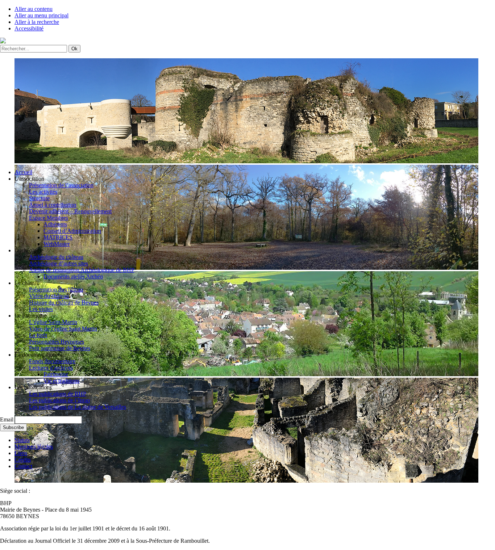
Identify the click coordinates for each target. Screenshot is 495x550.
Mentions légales (33, 447)
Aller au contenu (33, 9)
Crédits (22, 460)
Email (6, 419)
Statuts (22, 440)
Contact (23, 466)
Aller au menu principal (41, 15)
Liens (20, 453)
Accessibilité (28, 28)
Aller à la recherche (36, 22)
